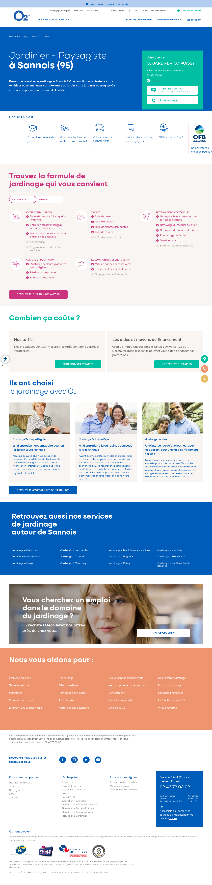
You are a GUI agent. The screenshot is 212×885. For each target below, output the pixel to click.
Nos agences (16, 790)
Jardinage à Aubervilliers (26, 556)
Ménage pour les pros (60, 10)
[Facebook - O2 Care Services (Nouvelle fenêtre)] (62, 759)
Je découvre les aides (177, 364)
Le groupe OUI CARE (73, 789)
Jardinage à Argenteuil (25, 550)
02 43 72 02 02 (53, 742)
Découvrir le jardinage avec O (38, 294)
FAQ (137, 10)
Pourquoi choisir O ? (169, 19)
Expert (43, 199)
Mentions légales (119, 786)
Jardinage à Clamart (72, 556)
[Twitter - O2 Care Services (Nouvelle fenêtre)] (86, 759)
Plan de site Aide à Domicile (77, 812)
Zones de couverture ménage (23, 836)
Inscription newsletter (74, 801)
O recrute (67, 782)
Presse (65, 793)
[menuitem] (60, 10)
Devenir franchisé (71, 786)
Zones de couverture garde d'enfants (56, 836)
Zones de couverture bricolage (142, 836)
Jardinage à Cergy (22, 563)
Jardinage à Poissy (119, 563)
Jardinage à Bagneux (120, 556)
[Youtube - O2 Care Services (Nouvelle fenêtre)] (98, 759)
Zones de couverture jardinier (173, 836)
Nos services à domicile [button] (53, 19)
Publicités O (69, 797)
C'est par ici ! (122, 4)
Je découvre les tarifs (78, 364)
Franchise (78, 10)
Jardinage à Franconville (171, 556)
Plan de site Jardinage (74, 815)
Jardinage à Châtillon (169, 550)
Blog (145, 10)
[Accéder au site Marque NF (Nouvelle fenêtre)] (23, 851)
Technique (19, 199)
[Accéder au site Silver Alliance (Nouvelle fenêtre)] (98, 851)
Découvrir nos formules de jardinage (43, 490)
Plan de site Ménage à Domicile (79, 804)
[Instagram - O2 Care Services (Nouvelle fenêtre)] (74, 759)
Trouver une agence (192, 10)
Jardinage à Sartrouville (74, 550)
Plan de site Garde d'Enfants (78, 808)
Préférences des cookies (123, 789)
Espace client (193, 19)
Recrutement (93, 10)
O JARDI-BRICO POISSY (171, 63)
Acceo (173, 818)
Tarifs (12, 786)
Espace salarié (117, 10)
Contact (13, 797)
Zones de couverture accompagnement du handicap (101, 836)
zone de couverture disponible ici (61, 739)
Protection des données (123, 782)
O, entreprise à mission (138, 19)
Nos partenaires (158, 10)
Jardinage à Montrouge (73, 563)
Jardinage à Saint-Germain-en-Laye (129, 550)
